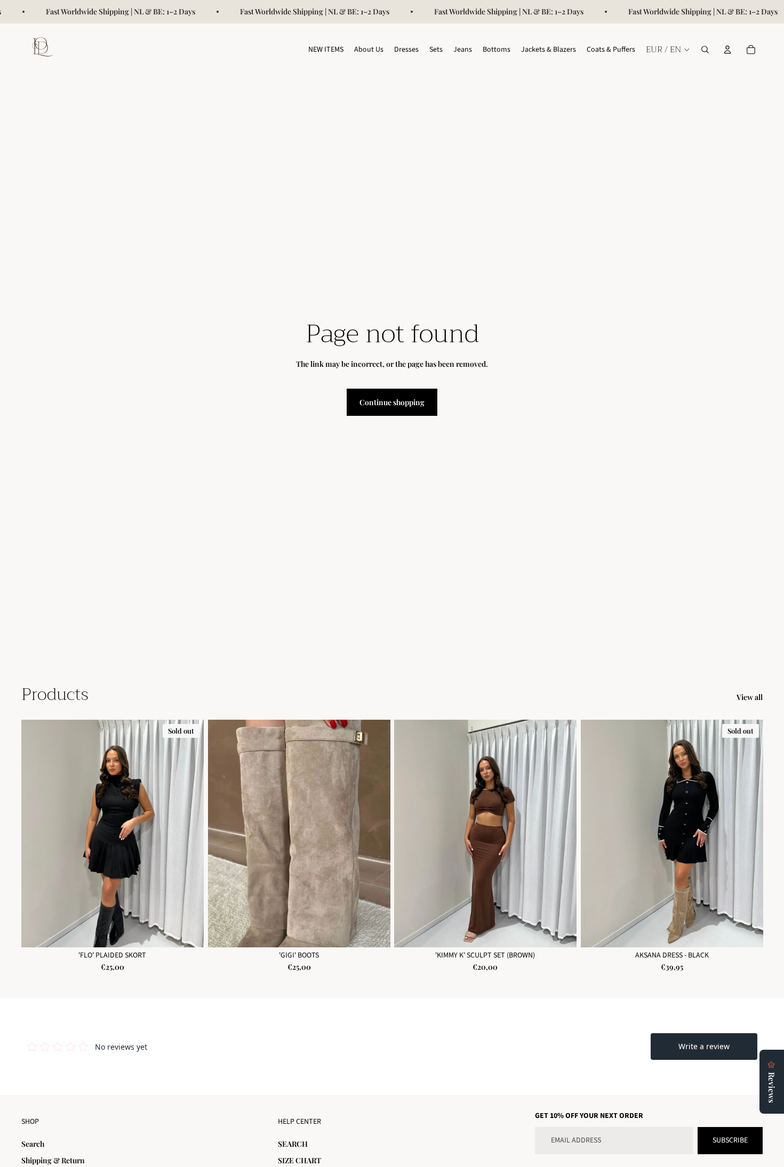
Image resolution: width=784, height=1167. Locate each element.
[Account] (727, 49)
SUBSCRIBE (730, 1140)
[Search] (705, 49)
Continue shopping (392, 402)
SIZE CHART (299, 1160)
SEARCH (293, 1144)
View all (750, 697)
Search (32, 1144)
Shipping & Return (53, 1160)
